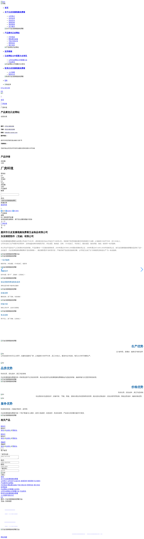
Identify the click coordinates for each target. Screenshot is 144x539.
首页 (6, 8)
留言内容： (5, 454)
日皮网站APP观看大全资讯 (16, 56)
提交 (3, 474)
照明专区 (12, 43)
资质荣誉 (12, 24)
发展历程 (12, 22)
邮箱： (3, 464)
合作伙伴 (12, 18)
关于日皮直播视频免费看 (15, 12)
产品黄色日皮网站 (12, 33)
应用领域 (8, 51)
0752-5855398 (5, 88)
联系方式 (12, 74)
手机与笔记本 (13, 41)
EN (6, 80)
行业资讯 (12, 62)
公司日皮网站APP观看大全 (18, 60)
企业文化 (12, 20)
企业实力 (9, 211)
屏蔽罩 (3, 442)
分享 (3, 211)
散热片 (3, 426)
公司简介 (12, 16)
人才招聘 (12, 72)
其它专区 (12, 45)
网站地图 (4, 537)
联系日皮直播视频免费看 (15, 68)
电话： (3, 460)
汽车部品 (12, 37)
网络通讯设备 (13, 39)
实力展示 (12, 26)
